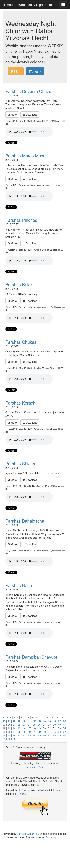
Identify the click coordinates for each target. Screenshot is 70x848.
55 (4, 731)
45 (19, 728)
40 (59, 724)
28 (64, 721)
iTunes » (35, 71)
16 (4, 721)
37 (44, 724)
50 (44, 728)
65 (54, 731)
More (13, 114)
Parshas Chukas (20, 342)
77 (49, 735)
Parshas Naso (18, 585)
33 (24, 724)
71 (19, 735)
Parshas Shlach (20, 463)
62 (39, 731)
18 (14, 721)
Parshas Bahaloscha (24, 521)
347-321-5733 (35, 766)
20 (24, 721)
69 (9, 735)
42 (4, 728)
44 (14, 728)
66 (59, 731)
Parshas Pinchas (21, 220)
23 (39, 721)
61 (34, 731)
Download (31, 114)
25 (49, 721)
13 (51, 717)
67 (64, 731)
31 (14, 724)
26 (54, 721)
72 (24, 735)
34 (29, 724)
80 (64, 735)
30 (9, 724)
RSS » (15, 71)
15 (61, 717)
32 (19, 724)
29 (4, 724)
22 (34, 721)
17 (9, 721)
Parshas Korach (20, 403)
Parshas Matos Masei (25, 155)
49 (39, 728)
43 (9, 728)
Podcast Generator (27, 833)
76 (44, 735)
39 (54, 724)
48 (34, 728)
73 (29, 735)
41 (64, 724)
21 (29, 721)
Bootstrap (51, 837)
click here (20, 793)
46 (24, 728)
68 (4, 735)
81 (4, 739)
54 (64, 728)
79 (59, 735)
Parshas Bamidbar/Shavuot (31, 657)
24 (44, 721)
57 (14, 731)
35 (34, 724)
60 (29, 731)
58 (19, 731)
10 (36, 717)
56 (9, 731)
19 (19, 721)
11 (41, 717)
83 (14, 739)
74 (34, 735)
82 (9, 739)
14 (56, 717)
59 (24, 731)
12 (46, 717)
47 (29, 728)
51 (49, 728)
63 (44, 731)
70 (14, 735)
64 (49, 731)
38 (49, 724)
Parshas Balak (19, 284)
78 (54, 735)
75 (39, 735)
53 (59, 728)
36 (39, 724)
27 (59, 721)
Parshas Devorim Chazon (29, 91)
